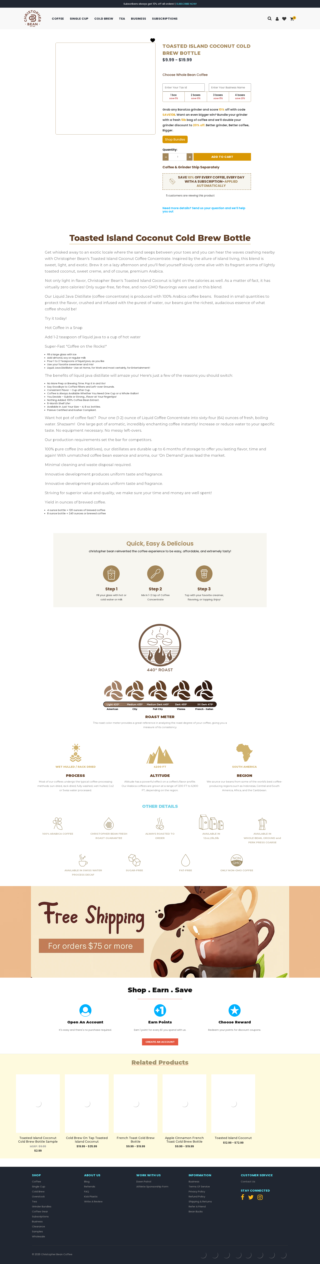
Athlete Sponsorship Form (152, 1186)
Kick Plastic (91, 1196)
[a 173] (87, 1103)
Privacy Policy (197, 1191)
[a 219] (259, 1198)
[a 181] (184, 1103)
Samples (37, 1231)
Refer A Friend (197, 1206)
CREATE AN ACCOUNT (160, 1041)
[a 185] (233, 1103)
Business (138, 18)
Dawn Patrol (143, 1181)
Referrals (89, 1186)
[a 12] (32, 18)
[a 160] (163, 202)
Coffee (58, 18)
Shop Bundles (175, 139)
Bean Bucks (196, 1211)
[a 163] (178, 202)
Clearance (38, 1226)
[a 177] (136, 1103)
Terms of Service (199, 1186)
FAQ (86, 1191)
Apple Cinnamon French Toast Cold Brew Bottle (184, 1139)
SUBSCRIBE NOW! (186, 3)
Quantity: (169, 150)
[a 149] (152, 40)
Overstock (38, 1196)
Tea (122, 18)
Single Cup (79, 18)
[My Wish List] (284, 19)
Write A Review (93, 1201)
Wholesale (38, 1236)
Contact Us (248, 1181)
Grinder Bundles (41, 1206)
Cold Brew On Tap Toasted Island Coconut (87, 1139)
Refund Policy (197, 1196)
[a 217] (243, 1198)
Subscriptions (165, 18)
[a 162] (173, 202)
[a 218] (250, 1198)
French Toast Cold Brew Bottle (135, 1139)
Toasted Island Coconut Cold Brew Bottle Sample (38, 1139)
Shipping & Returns (200, 1201)
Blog (87, 1181)
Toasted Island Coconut (233, 1138)
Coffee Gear (40, 1211)
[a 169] (38, 1103)
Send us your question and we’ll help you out (203, 209)
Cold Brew (103, 18)
